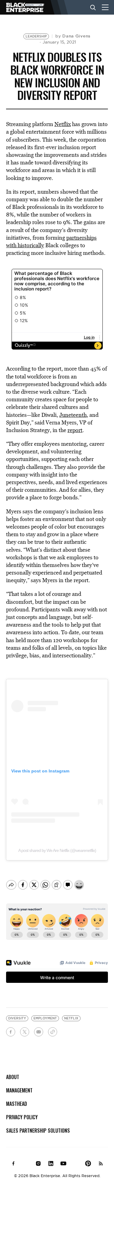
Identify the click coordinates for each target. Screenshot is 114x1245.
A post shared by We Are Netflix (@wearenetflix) (57, 850)
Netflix (62, 124)
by (73, 36)
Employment (45, 1018)
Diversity (17, 1018)
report (74, 430)
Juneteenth (73, 415)
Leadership (36, 36)
